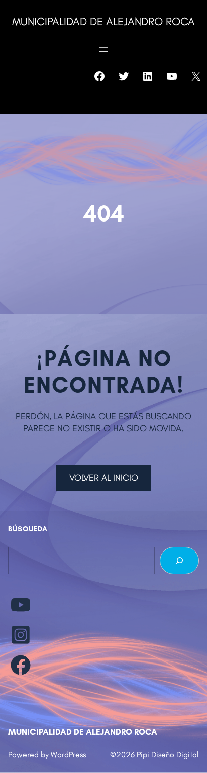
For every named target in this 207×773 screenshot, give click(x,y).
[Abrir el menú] (103, 49)
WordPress (68, 754)
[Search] (179, 560)
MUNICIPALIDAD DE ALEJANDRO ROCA (103, 21)
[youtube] (20, 604)
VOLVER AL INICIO (103, 477)
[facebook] (20, 665)
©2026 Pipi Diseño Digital (154, 754)
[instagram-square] (20, 634)
